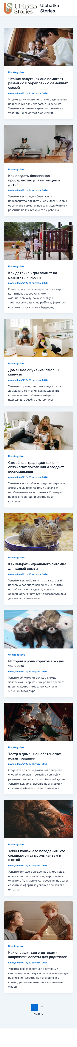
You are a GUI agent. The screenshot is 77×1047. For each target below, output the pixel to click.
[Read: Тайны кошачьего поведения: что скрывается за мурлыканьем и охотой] (38, 818)
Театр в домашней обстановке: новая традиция (34, 756)
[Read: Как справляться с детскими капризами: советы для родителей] (38, 920)
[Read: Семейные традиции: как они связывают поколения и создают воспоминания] (38, 430)
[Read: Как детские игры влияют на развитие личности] (38, 240)
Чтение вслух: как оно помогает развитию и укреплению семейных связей (38, 83)
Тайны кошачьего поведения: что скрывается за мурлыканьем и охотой (36, 855)
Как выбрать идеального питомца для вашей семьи (37, 566)
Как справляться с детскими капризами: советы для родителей (37, 954)
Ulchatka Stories (49, 8)
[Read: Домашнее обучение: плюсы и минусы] (38, 337)
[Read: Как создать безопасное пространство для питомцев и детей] (38, 143)
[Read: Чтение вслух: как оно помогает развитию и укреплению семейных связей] (38, 46)
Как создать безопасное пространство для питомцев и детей (34, 180)
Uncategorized (16, 72)
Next (38, 1013)
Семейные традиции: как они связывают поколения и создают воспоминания (36, 467)
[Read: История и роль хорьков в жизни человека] (38, 629)
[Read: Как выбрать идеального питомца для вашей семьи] (38, 532)
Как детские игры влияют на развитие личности (32, 275)
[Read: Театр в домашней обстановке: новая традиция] (38, 721)
